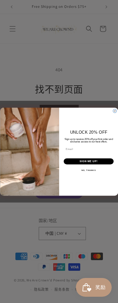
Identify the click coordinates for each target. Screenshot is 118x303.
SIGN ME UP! (88, 161)
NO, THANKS (88, 170)
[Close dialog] (115, 111)
